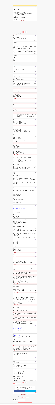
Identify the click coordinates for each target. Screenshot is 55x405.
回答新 (25, 397)
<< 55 (14, 380)
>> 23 (14, 276)
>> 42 (14, 346)
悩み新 (22, 397)
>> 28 (14, 317)
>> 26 (14, 306)
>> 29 (14, 321)
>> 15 (14, 144)
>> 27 (14, 313)
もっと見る (25, 402)
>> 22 (14, 272)
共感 (35, 40)
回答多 (27, 397)
